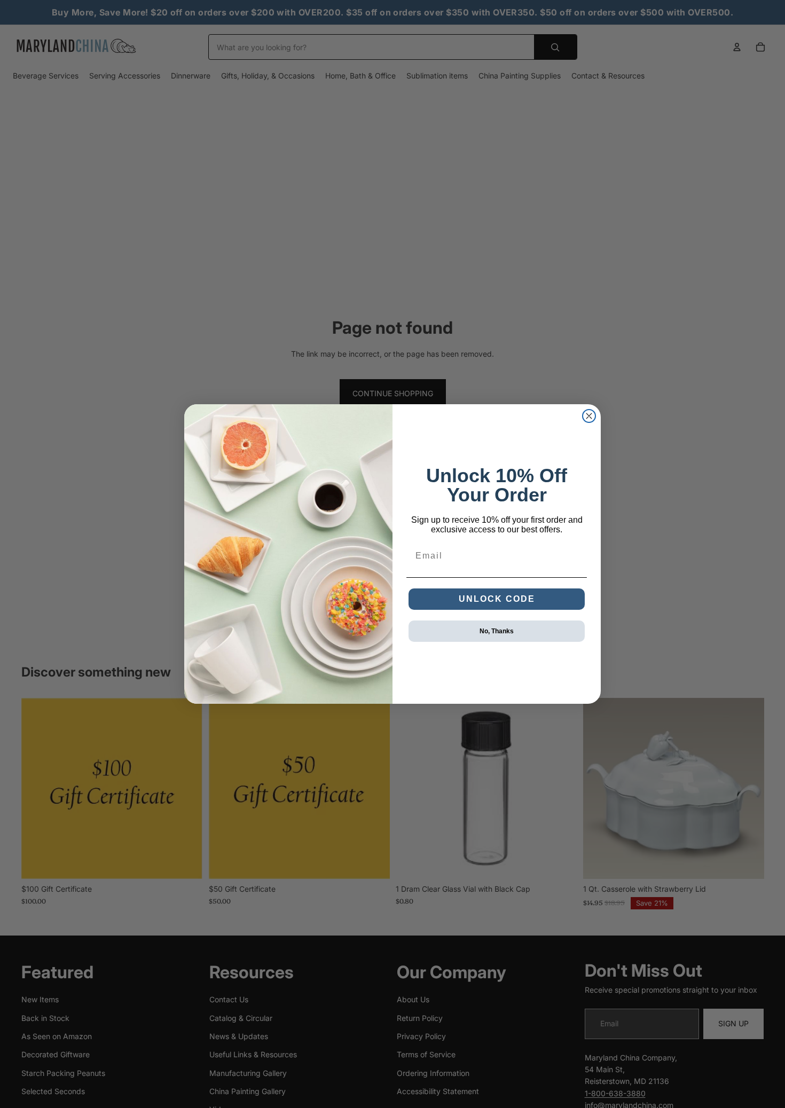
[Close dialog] (589, 416)
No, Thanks (497, 631)
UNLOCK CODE (497, 598)
